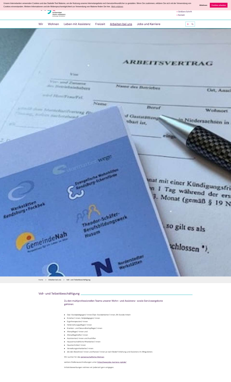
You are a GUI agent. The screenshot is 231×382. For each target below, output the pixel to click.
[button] (190, 24)
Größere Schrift (185, 11)
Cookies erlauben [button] (219, 5)
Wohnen (53, 24)
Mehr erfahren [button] (117, 7)
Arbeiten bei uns (121, 24)
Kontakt (181, 15)
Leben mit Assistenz (77, 24)
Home (40, 280)
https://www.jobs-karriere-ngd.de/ (111, 362)
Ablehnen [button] (203, 5)
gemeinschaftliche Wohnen (92, 357)
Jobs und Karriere (148, 24)
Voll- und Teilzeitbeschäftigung (78, 280)
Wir (40, 24)
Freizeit (100, 24)
